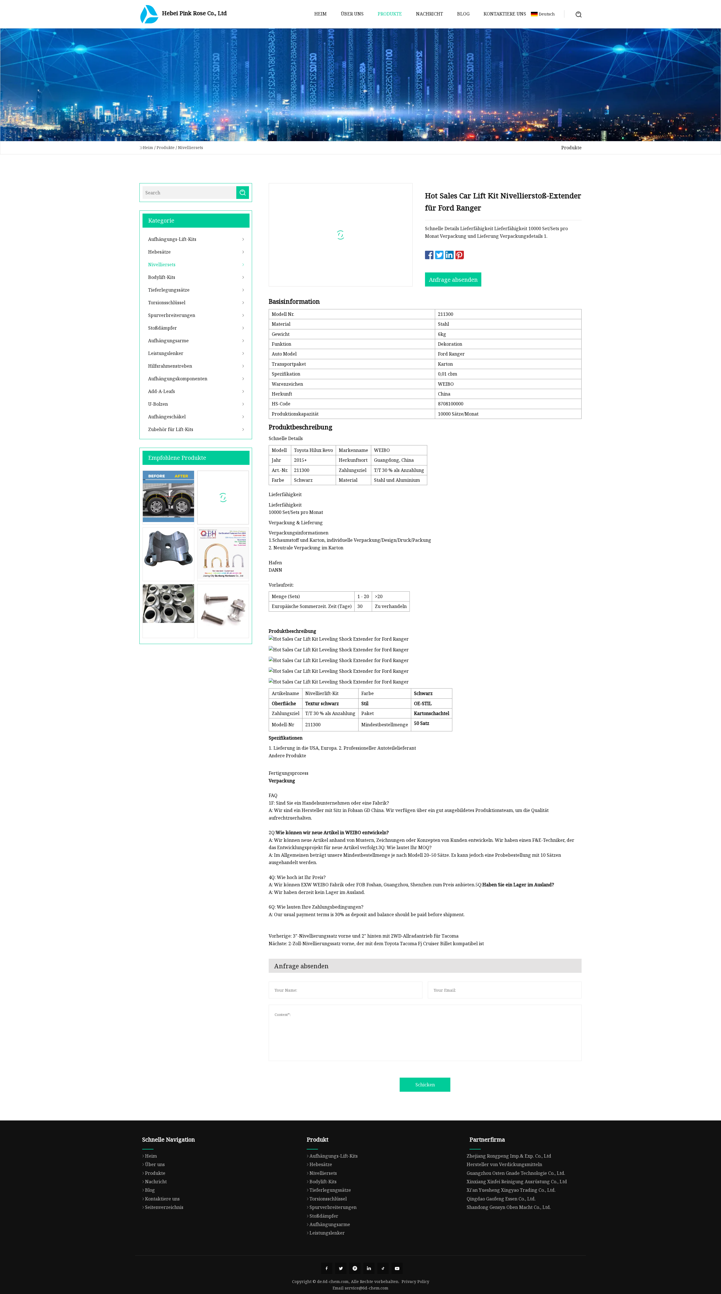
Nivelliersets (190, 147)
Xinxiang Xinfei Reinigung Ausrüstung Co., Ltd (517, 1181)
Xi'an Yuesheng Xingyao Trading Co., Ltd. (511, 1190)
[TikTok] (383, 1268)
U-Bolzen (158, 404)
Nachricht (429, 14)
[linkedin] (369, 1268)
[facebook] (326, 1268)
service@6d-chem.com (366, 1288)
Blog (463, 14)
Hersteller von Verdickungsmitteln (504, 1164)
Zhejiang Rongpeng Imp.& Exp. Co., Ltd (509, 1156)
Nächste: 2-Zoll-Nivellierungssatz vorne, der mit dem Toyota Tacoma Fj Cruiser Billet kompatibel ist (376, 943)
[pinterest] (354, 1268)
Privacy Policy (415, 1281)
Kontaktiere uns (505, 14)
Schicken (425, 1085)
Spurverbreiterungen (171, 315)
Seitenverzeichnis (164, 1207)
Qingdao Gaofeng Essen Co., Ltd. (501, 1199)
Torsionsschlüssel (166, 302)
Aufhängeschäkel (167, 417)
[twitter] (340, 1268)
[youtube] (397, 1268)
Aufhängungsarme (168, 341)
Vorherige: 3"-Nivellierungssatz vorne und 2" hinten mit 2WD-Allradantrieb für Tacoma (364, 936)
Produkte (390, 14)
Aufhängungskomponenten (177, 379)
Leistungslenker (165, 353)
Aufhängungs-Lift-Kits (172, 239)
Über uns (352, 14)
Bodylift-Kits (161, 277)
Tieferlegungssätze (169, 290)
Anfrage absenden (453, 279)
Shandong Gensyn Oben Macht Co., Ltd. (509, 1207)
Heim (320, 14)
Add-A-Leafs (161, 391)
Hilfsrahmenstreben (170, 366)
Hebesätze (159, 252)
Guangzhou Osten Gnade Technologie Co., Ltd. (516, 1173)
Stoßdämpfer (162, 328)
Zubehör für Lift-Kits (170, 429)
